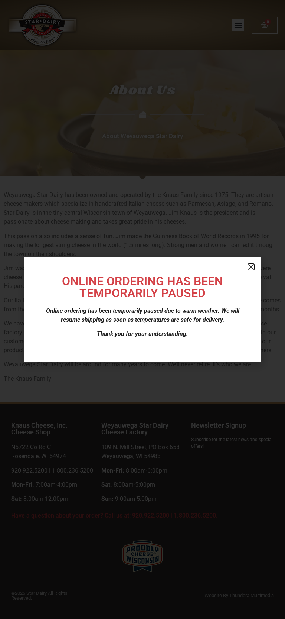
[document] (142, 309)
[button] (251, 267)
